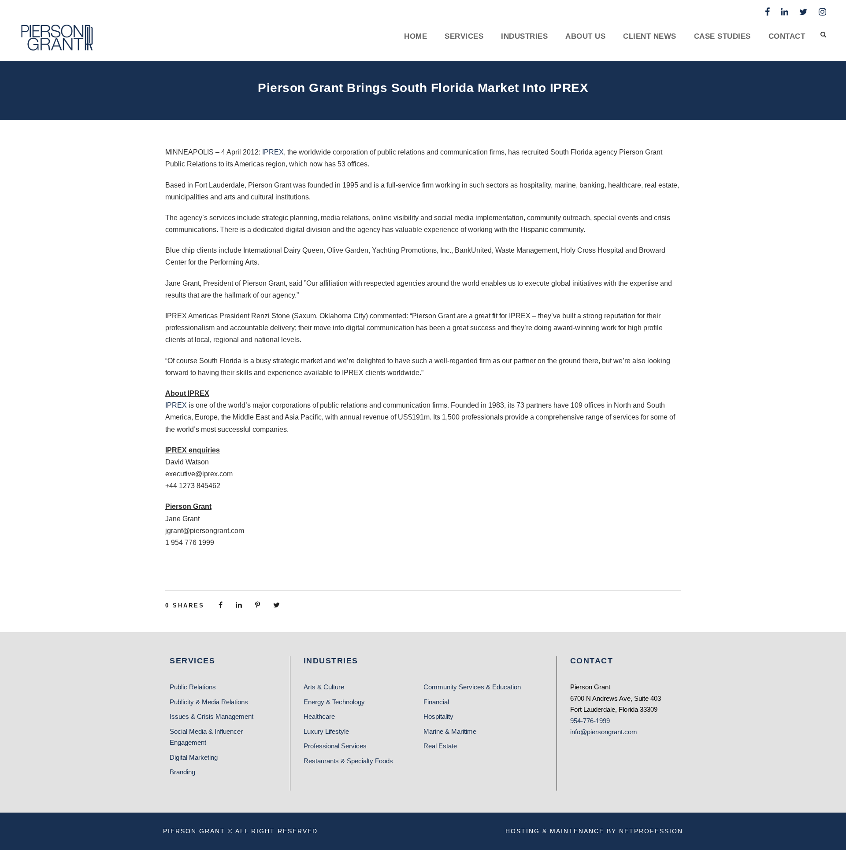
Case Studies (722, 36)
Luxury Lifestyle (326, 731)
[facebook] (767, 12)
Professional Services (335, 746)
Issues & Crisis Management (211, 716)
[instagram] (822, 12)
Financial (436, 702)
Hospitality (438, 716)
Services (464, 36)
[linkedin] (784, 12)
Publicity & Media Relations (209, 702)
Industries (524, 36)
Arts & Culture (324, 687)
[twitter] (803, 12)
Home (415, 36)
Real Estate (440, 746)
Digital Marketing (194, 757)
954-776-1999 (590, 721)
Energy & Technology (334, 702)
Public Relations (193, 687)
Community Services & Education (472, 687)
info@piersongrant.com (603, 732)
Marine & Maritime (449, 731)
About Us (585, 36)
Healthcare (319, 716)
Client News (649, 36)
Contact (786, 36)
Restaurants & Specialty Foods (348, 761)
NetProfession (651, 831)
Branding (182, 772)
